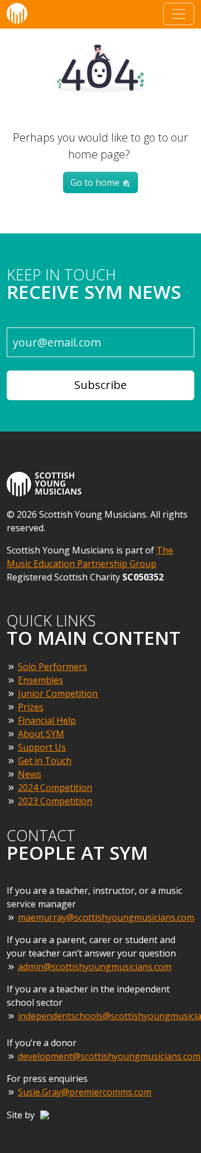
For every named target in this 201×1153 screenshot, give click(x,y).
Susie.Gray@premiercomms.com (84, 1092)
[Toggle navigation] (178, 14)
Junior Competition (58, 693)
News (29, 774)
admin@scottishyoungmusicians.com (94, 966)
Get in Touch (44, 760)
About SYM (41, 734)
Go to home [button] (96, 182)
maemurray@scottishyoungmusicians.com (106, 917)
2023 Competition (55, 801)
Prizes (31, 707)
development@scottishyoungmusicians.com (109, 1056)
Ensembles (40, 680)
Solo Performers (52, 666)
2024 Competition (55, 787)
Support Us (42, 747)
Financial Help (47, 720)
